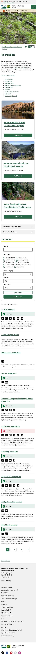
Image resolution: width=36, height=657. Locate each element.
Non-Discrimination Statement (11, 630)
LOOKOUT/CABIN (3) (23, 260)
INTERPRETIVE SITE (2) (23, 262)
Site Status (7, 284)
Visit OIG (4, 593)
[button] (26, 46)
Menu (33, 7)
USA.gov (4, 604)
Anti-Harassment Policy (8, 599)
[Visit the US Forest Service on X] (2, 652)
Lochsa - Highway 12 (11, 96)
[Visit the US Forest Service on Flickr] (15, 652)
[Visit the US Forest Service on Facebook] (7, 652)
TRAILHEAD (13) (22, 257)
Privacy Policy (5, 610)
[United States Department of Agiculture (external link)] (4, 6)
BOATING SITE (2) (10, 262)
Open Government (7, 633)
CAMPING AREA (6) (10, 260)
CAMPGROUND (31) (10, 257)
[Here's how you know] (18, 2)
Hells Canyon (9, 79)
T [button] (29, 46)
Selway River (8, 87)
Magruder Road (9, 83)
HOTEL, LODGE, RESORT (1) (24, 264)
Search (5, 246)
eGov (3, 627)
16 (28, 550)
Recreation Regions (9, 232)
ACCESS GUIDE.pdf (8, 75)
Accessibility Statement (9, 590)
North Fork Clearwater (11, 92)
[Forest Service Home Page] (8, 6)
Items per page (8, 271)
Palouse (7, 89)
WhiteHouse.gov (6, 607)
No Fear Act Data (6, 616)
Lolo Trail (8, 94)
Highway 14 (8, 81)
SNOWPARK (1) (20, 267)
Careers (3, 601)
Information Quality (7, 636)
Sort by (5, 278)
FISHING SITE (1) (10, 264)
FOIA (2, 619)
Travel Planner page (20, 68)
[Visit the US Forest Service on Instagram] (19, 652)
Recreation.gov (6, 587)
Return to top (5, 561)
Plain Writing (5, 613)
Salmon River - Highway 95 (13, 85)
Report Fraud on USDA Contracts (11, 621)
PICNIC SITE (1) (9, 267)
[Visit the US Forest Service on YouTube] (11, 652)
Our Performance (6, 596)
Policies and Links (6, 624)
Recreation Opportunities (12, 227)
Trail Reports (18, 135)
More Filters (18, 293)
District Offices (6, 581)
